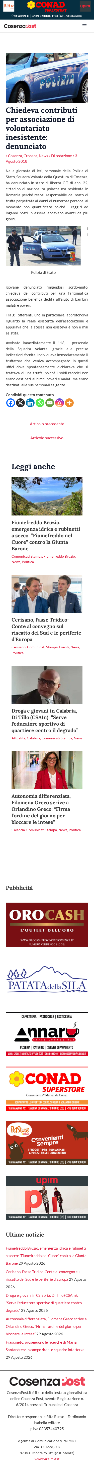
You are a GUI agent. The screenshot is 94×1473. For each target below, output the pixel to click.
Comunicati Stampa (27, 556)
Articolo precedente (47, 423)
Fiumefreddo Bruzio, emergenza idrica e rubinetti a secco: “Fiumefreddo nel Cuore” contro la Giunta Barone (46, 535)
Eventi (64, 647)
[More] (69, 402)
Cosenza (15, 155)
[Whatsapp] (40, 402)
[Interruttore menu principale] (84, 25)
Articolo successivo (46, 437)
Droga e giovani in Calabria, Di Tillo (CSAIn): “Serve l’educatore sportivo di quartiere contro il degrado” (45, 720)
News (43, 155)
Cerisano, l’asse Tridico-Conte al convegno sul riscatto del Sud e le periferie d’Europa (46, 629)
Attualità (18, 738)
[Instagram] (59, 402)
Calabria (33, 738)
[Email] (49, 402)
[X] (20, 402)
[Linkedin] (30, 402)
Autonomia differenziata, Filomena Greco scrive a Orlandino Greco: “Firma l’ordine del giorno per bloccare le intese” (41, 809)
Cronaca (30, 155)
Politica (28, 562)
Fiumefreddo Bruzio (59, 556)
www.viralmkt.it (47, 1459)
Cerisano (19, 647)
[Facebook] (10, 402)
